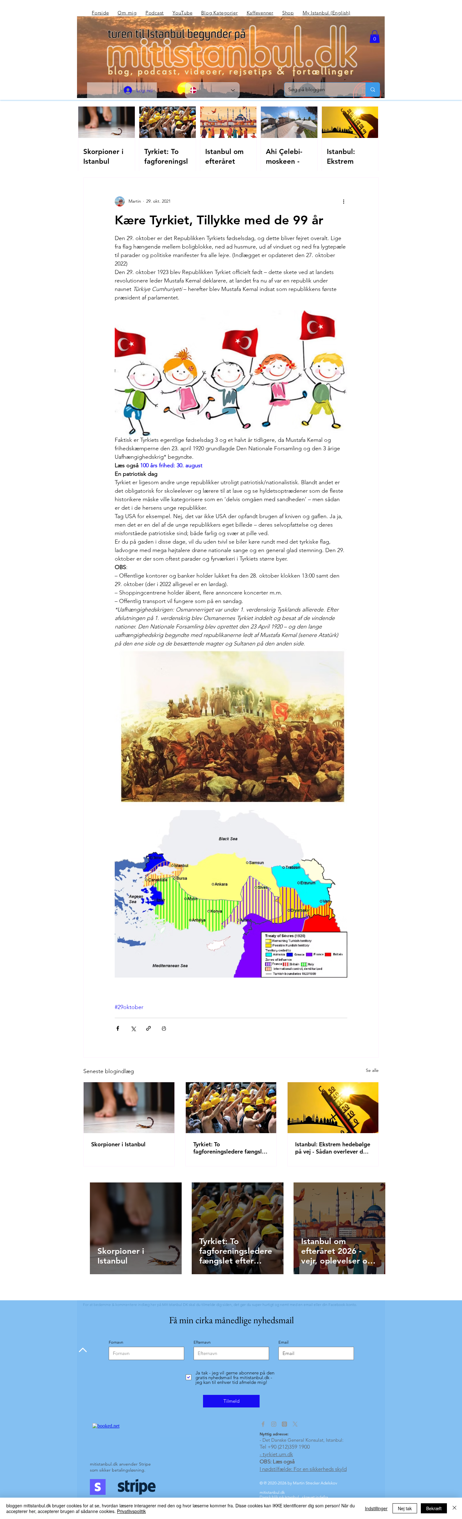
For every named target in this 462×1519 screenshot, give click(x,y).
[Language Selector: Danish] (212, 90)
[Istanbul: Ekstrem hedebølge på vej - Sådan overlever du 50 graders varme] (333, 1107)
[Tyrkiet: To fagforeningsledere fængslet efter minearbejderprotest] (231, 1107)
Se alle (372, 1070)
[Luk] (454, 1508)
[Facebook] (263, 1424)
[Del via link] (148, 1028)
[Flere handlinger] (343, 201)
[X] (295, 1424)
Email (283, 1342)
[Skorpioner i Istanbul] (129, 1107)
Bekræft (434, 1508)
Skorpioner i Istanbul (118, 1144)
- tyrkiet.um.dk (276, 1454)
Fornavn (116, 1342)
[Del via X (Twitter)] (133, 1028)
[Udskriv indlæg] (164, 1028)
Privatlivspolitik (131, 1511)
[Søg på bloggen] (373, 89)
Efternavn (202, 1342)
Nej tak (405, 1508)
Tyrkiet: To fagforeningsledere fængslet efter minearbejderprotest (230, 1148)
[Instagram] (273, 1424)
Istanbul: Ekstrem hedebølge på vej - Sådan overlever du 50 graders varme (332, 1148)
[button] (374, 36)
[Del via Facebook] (118, 1028)
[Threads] (284, 1424)
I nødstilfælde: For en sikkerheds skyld (303, 1469)
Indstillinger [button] (376, 1508)
